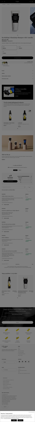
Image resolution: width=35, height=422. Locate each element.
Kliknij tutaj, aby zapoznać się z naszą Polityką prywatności (11, 418)
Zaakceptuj (20, 420)
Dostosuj (14, 420)
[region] (17, 416)
